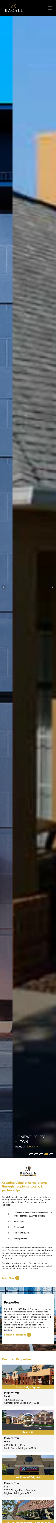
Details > (40, 1146)
